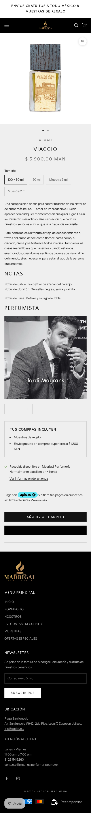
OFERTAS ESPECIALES (20, 639)
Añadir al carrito (45, 517)
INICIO (9, 602)
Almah (45, 140)
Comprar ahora (45, 530)
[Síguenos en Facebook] (6, 778)
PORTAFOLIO (14, 609)
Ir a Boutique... (14, 729)
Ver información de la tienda (28, 479)
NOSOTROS (13, 617)
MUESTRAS (12, 631)
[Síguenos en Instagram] (18, 778)
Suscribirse (23, 692)
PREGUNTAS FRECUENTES (23, 624)
